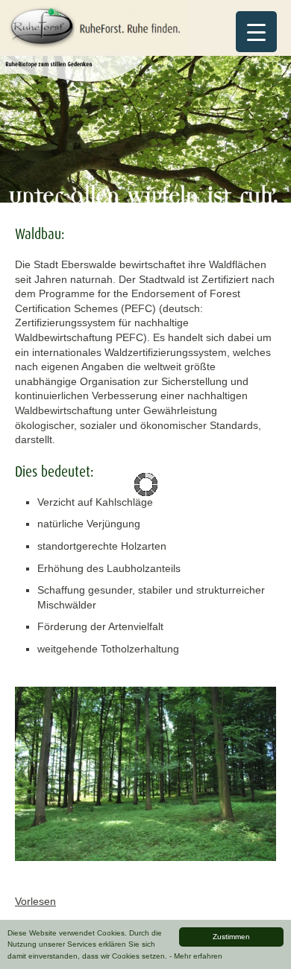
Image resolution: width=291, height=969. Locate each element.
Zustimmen (231, 937)
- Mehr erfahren (195, 956)
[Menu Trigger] (256, 31)
